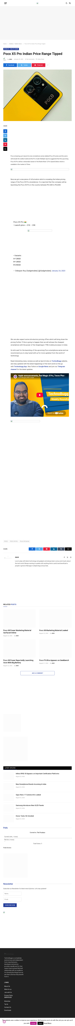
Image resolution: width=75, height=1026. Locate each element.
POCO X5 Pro (14, 541)
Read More (47, 1023)
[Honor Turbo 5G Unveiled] (8, 818)
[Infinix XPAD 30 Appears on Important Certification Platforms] (8, 776)
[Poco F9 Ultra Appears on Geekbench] (55, 648)
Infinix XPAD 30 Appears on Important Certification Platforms (37, 774)
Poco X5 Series (24, 541)
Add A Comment (37, 673)
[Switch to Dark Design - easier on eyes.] (66, 3)
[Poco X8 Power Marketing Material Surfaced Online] (19, 618)
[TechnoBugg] (37, 3)
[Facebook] (5, 131)
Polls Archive (7, 847)
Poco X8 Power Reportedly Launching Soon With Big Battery (18, 661)
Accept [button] (33, 1023)
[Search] (70, 3)
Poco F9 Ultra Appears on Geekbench (54, 660)
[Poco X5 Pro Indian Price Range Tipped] (37, 120)
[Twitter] (5, 136)
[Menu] (5, 3)
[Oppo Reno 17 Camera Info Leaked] (8, 797)
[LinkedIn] (5, 140)
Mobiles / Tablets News (11, 49)
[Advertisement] (37, 23)
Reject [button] (40, 1023)
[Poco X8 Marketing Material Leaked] (55, 618)
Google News (43, 366)
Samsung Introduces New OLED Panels (30, 805)
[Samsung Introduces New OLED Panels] (8, 808)
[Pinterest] (5, 144)
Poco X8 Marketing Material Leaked (53, 630)
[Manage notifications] (4, 1021)
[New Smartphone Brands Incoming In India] (8, 786)
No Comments (30, 59)
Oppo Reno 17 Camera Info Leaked (28, 795)
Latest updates (10, 768)
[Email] (5, 149)
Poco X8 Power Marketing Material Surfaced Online (17, 631)
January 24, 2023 (58, 271)
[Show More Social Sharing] (48, 65)
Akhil (10, 59)
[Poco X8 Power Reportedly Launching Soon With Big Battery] (19, 648)
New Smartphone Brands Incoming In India (31, 784)
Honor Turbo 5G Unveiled (25, 816)
